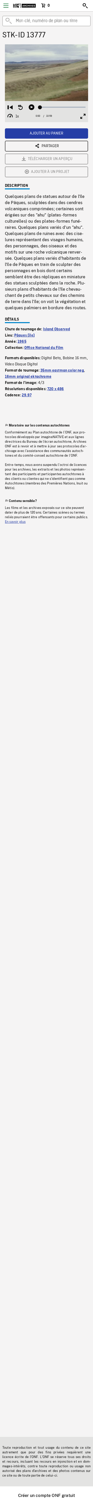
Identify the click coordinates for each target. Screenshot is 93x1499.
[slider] (63, 107)
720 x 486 (55, 389)
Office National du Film (44, 348)
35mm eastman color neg (62, 371)
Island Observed (56, 329)
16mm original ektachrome (28, 377)
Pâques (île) (24, 335)
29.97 (27, 395)
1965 (22, 342)
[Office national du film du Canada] (24, 6)
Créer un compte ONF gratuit (46, 1495)
